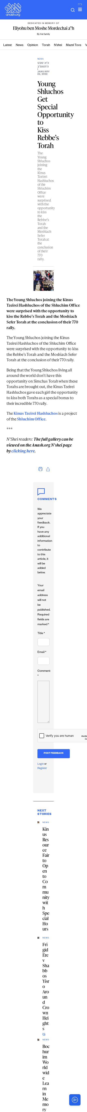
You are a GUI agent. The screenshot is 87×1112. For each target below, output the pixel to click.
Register (42, 768)
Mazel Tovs (73, 45)
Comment (43, 674)
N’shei (58, 45)
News (19, 45)
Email (41, 652)
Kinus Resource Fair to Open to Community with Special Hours (45, 879)
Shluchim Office (31, 419)
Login (40, 764)
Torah (46, 45)
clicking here (23, 451)
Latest (7, 45)
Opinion (32, 45)
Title (41, 633)
